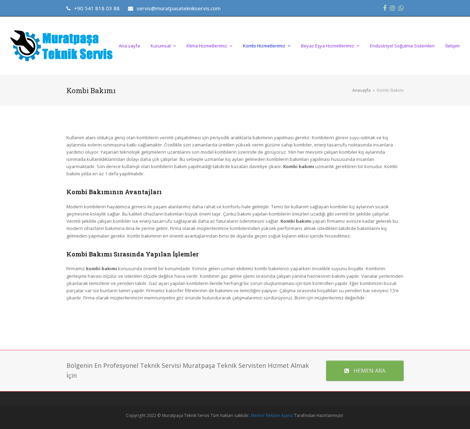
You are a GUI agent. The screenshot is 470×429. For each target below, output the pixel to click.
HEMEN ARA (369, 370)
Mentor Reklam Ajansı (272, 415)
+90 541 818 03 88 (97, 8)
